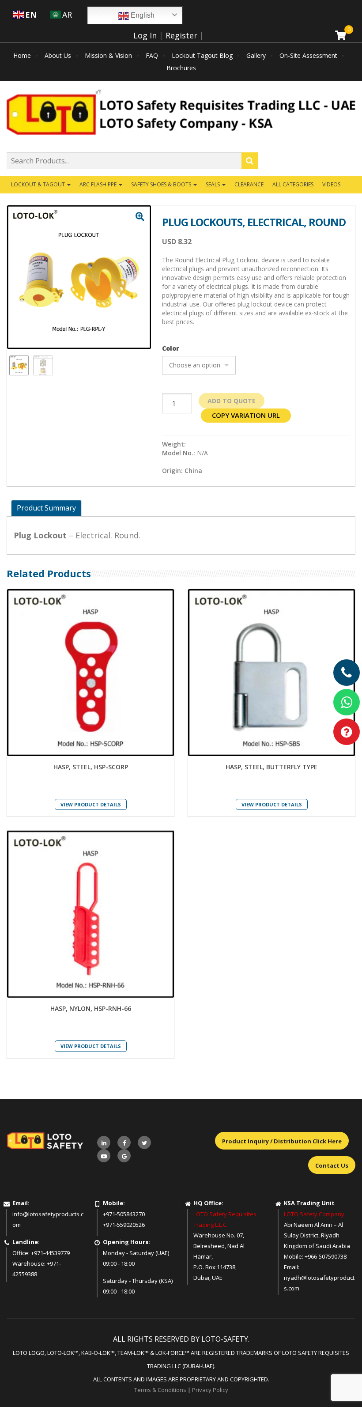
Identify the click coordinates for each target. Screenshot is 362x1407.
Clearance (249, 184)
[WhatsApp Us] (346, 702)
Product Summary (46, 508)
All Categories (292, 184)
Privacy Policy (210, 1390)
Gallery (256, 55)
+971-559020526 (124, 1225)
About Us (58, 55)
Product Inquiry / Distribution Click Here (282, 1141)
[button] (140, 217)
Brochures (181, 68)
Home (22, 55)
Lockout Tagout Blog (202, 55)
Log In (145, 35)
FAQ (152, 55)
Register (181, 35)
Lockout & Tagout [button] (38, 184)
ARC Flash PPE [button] (98, 184)
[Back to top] (337, 1382)
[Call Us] (346, 672)
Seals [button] (213, 184)
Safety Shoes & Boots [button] (161, 184)
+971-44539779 (50, 1253)
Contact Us (331, 1165)
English (142, 15)
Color (170, 348)
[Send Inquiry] (346, 732)
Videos (331, 184)
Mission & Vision (108, 55)
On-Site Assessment (308, 55)
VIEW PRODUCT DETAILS (90, 804)
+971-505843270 (124, 1214)
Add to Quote (231, 401)
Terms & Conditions (160, 1390)
